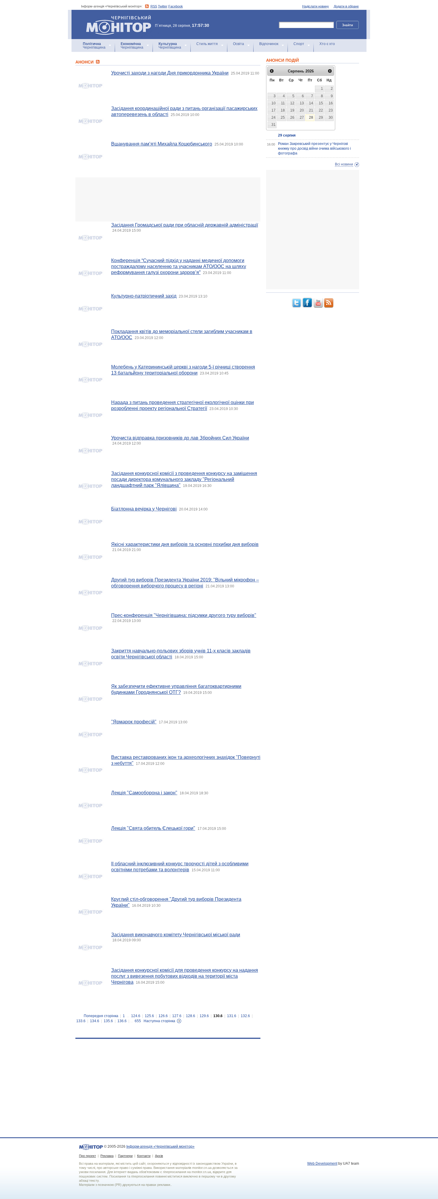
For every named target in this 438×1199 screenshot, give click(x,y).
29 (321, 117)
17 (273, 110)
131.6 (231, 1016)
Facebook (175, 6)
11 (283, 103)
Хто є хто (327, 44)
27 (302, 117)
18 (283, 110)
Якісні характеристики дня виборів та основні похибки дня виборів (185, 544)
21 (311, 110)
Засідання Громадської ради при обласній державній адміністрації (184, 225)
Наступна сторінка (159, 1021)
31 (273, 125)
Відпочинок (268, 44)
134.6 (94, 1021)
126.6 (163, 1016)
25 (283, 117)
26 (292, 117)
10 (273, 103)
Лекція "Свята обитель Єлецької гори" (153, 828)
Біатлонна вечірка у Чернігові (144, 508)
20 (302, 110)
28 (311, 117)
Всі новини (344, 164)
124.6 (135, 1016)
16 (331, 103)
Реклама (107, 1156)
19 (292, 110)
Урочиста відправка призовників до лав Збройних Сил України (180, 437)
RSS (153, 6)
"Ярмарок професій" (133, 721)
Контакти (143, 1156)
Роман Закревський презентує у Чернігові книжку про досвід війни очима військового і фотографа (314, 148)
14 (311, 103)
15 (321, 103)
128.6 (190, 1016)
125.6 (149, 1016)
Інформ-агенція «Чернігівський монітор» (116, 17)
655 (138, 1021)
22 (321, 110)
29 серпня (287, 135)
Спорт (298, 44)
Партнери (125, 1156)
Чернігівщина (94, 45)
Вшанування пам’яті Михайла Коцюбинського (161, 143)
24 (273, 117)
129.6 (204, 1016)
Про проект (87, 1156)
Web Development (322, 1163)
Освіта (238, 44)
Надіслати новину (315, 6)
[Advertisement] (167, 199)
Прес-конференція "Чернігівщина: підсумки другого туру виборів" (183, 615)
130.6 (218, 1016)
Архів (159, 1156)
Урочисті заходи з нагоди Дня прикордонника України (170, 72)
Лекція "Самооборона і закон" (144, 792)
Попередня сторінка (101, 1016)
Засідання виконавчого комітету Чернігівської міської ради (175, 934)
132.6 (245, 1016)
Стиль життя (207, 44)
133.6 (81, 1021)
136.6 (122, 1021)
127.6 (176, 1016)
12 (292, 103)
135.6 (108, 1021)
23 (331, 110)
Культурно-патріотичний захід (143, 295)
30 (331, 117)
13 (302, 103)
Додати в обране (346, 6)
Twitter (162, 6)
